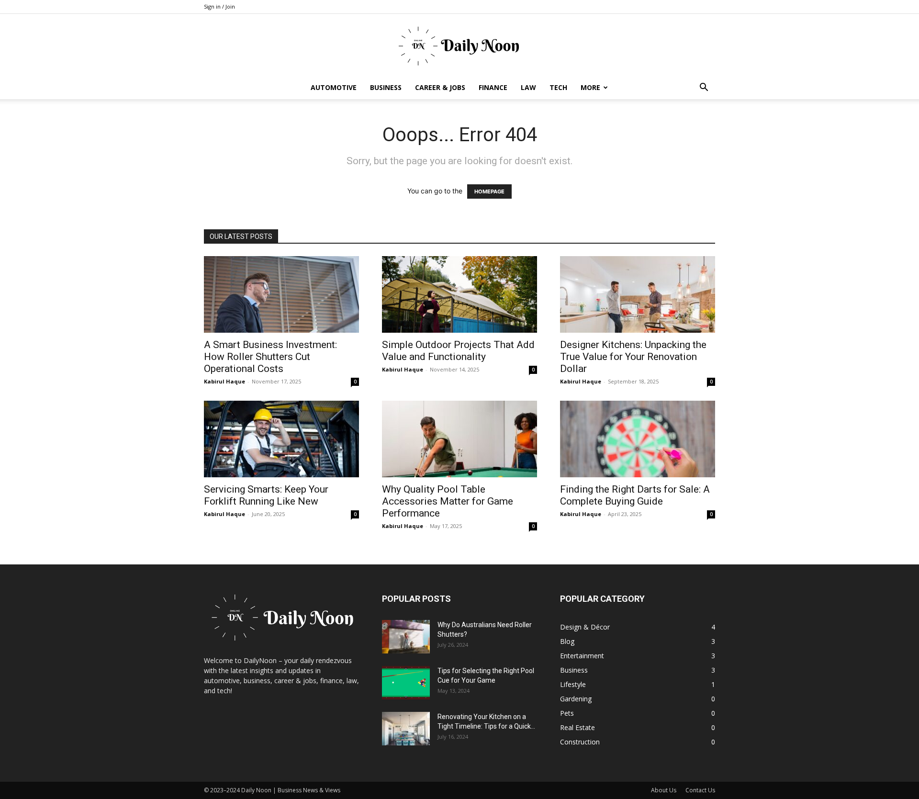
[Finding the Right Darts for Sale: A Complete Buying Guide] (637, 439)
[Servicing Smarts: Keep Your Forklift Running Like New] (281, 439)
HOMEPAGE (489, 191)
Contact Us (700, 790)
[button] (703, 88)
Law (528, 87)
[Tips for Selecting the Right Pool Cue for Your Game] (406, 682)
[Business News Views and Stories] (459, 45)
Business (386, 87)
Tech (558, 87)
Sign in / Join (219, 6)
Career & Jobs (440, 87)
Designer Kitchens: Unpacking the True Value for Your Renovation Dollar (633, 356)
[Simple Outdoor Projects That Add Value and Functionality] (459, 294)
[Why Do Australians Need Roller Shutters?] (406, 636)
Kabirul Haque (224, 381)
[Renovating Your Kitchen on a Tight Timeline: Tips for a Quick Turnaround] (406, 728)
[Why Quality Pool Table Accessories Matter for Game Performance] (459, 439)
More (590, 87)
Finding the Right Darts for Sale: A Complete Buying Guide (635, 495)
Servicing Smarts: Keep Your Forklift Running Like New (266, 495)
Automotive (334, 87)
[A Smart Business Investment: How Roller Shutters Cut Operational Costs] (281, 294)
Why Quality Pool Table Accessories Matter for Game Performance (447, 501)
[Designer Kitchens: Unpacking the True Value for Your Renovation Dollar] (637, 294)
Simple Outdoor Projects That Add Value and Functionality (458, 350)
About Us (663, 790)
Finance (493, 87)
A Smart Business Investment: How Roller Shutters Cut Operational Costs (270, 356)
